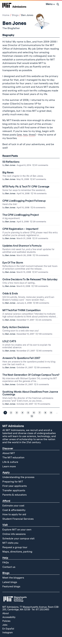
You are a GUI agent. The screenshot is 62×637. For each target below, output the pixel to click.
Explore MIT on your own (16, 529)
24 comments (45, 320)
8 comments (39, 207)
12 (32, 416)
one (19, 134)
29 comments (39, 221)
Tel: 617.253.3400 (40, 609)
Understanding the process (18, 477)
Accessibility (8, 617)
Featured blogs (11, 586)
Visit (5, 524)
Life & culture (10, 461)
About (5, 613)
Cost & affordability (13, 510)
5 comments (43, 384)
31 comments (41, 238)
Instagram (7, 632)
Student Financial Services (18, 518)
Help (5, 557)
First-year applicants (14, 485)
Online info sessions (14, 534)
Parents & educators (14, 494)
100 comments (41, 286)
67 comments (39, 179)
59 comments (43, 367)
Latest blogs (9, 582)
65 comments (45, 351)
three (32, 134)
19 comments (42, 255)
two (25, 134)
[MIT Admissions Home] (14, 5)
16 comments (40, 193)
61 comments (41, 165)
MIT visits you (10, 542)
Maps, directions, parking (17, 551)
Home (5, 15)
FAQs (5, 562)
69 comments (42, 303)
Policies (6, 621)
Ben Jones (10, 165)
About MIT (8, 453)
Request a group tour (14, 547)
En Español (8, 628)
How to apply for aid (14, 514)
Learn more (9, 466)
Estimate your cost (13, 505)
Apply (6, 472)
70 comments (43, 404)
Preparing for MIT (12, 481)
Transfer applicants (13, 490)
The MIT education (13, 457)
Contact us (8, 566)
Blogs (15, 15)
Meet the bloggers (13, 577)
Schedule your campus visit (18, 538)
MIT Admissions (13, 426)
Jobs (4, 625)
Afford (6, 500)
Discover (7, 448)
